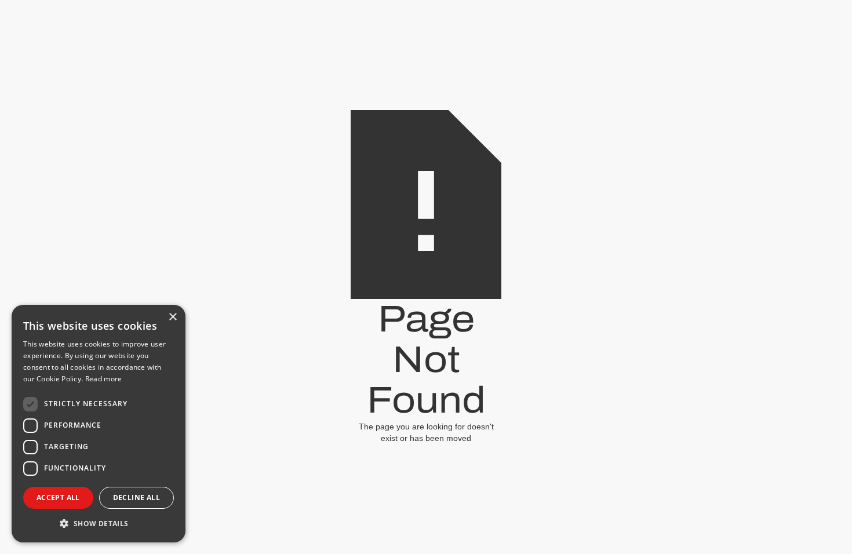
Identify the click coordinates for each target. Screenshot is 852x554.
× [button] (172, 317)
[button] (98, 523)
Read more (103, 379)
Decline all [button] (136, 497)
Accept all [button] (58, 497)
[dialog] (98, 423)
